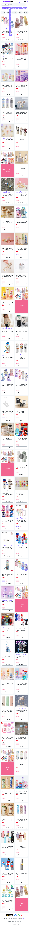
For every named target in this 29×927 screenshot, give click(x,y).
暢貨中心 (10, 14)
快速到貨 (10, 16)
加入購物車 (8, 39)
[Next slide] (13, 21)
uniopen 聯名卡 (16, 8)
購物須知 (19, 921)
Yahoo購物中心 (9, 2)
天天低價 (10, 19)
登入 (21, 1)
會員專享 (10, 30)
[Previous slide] (2, 21)
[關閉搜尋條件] (8, 4)
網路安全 (10, 924)
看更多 (10, 34)
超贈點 (25, 8)
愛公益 (10, 32)
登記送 (10, 11)
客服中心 (9, 921)
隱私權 (14, 924)
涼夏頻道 (10, 22)
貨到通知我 (21, 230)
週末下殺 (10, 27)
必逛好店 (10, 24)
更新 (24, 918)
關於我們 (14, 921)
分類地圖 (19, 924)
